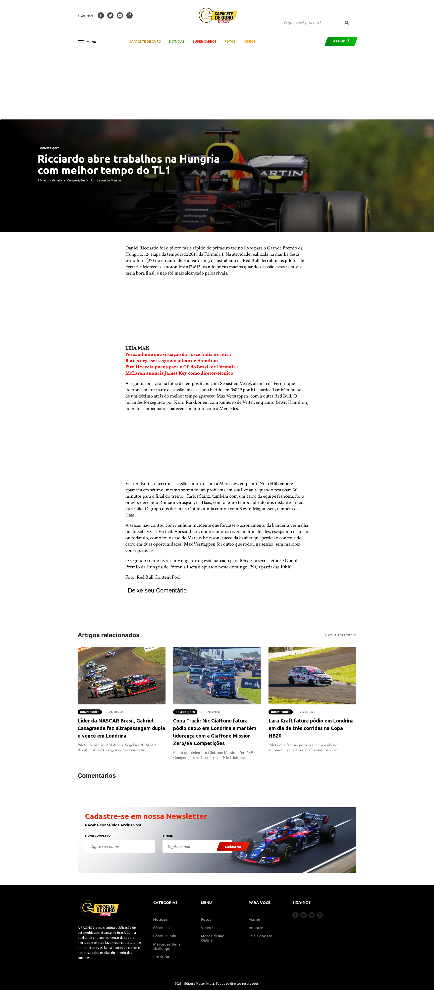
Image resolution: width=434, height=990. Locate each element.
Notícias (177, 41)
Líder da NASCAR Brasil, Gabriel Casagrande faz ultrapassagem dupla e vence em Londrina (121, 728)
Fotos (230, 41)
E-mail (167, 835)
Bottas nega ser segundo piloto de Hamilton (171, 360)
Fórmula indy (164, 936)
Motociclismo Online (213, 938)
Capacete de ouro (145, 41)
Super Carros (204, 41)
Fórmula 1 (162, 928)
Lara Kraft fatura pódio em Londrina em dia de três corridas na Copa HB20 (311, 728)
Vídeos (250, 41)
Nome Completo (98, 835)
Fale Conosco (261, 936)
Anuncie (256, 928)
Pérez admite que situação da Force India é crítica (178, 354)
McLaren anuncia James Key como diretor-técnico (179, 373)
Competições (50, 148)
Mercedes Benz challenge (167, 946)
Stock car (161, 957)
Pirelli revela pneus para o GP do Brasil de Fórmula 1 (182, 367)
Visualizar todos (341, 635)
